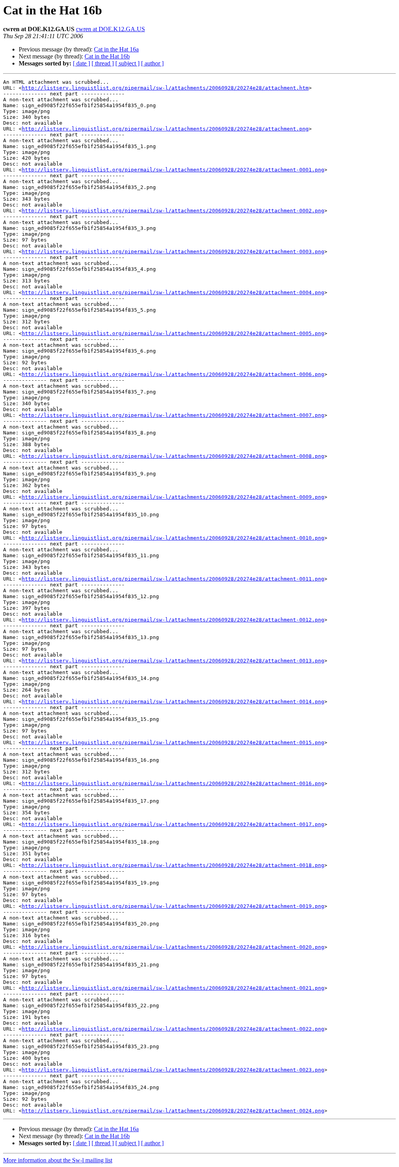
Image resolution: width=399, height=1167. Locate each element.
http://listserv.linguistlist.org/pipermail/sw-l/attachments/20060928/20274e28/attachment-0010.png (173, 538)
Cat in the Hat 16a (116, 49)
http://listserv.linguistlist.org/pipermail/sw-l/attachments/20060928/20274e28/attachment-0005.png (173, 333)
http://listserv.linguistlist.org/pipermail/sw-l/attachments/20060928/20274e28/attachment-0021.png (173, 988)
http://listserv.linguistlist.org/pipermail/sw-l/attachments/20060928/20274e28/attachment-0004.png (173, 292)
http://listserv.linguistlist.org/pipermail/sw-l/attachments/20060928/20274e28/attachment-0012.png (173, 620)
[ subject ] (127, 63)
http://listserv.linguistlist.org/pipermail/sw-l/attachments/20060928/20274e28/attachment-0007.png (173, 415)
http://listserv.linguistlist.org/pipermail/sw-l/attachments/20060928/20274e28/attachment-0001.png (173, 170)
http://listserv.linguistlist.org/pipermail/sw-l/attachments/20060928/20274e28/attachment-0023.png (173, 1070)
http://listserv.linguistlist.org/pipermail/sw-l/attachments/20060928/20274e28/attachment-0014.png (173, 701)
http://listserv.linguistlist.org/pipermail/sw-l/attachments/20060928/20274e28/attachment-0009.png (173, 497)
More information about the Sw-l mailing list (57, 1160)
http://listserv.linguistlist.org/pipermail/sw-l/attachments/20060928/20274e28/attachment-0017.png (173, 824)
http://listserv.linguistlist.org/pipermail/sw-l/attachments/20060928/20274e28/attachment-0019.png (173, 906)
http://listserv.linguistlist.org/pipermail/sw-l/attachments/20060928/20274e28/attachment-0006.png (173, 374)
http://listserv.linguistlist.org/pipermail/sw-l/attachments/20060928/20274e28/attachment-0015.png (173, 742)
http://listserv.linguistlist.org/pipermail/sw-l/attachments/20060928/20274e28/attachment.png (165, 129)
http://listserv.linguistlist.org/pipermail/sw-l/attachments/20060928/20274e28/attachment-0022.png (173, 1029)
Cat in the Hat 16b (107, 56)
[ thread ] (103, 63)
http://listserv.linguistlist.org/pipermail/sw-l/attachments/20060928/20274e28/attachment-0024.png (173, 1111)
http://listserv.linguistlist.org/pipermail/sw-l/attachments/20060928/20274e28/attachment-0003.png (173, 251)
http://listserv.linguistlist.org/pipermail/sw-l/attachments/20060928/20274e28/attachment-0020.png (173, 947)
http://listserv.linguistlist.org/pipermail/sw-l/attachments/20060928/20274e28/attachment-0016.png (173, 783)
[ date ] (81, 63)
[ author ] (152, 63)
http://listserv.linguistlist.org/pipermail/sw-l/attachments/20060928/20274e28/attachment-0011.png (173, 579)
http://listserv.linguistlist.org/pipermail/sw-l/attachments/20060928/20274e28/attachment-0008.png (173, 456)
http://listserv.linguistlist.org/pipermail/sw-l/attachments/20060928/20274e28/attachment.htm (165, 88)
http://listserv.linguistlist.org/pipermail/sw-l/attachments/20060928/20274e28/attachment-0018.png (173, 865)
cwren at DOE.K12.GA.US (110, 29)
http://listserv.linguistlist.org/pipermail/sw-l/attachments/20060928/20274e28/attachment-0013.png (173, 661)
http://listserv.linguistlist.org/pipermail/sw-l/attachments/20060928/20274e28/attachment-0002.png (173, 211)
